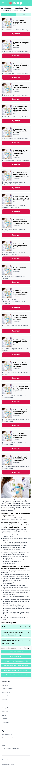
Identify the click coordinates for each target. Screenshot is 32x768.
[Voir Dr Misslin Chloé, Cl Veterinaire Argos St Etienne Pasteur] (16, 464)
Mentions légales (7, 734)
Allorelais (4, 699)
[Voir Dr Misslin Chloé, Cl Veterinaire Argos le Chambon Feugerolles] (16, 180)
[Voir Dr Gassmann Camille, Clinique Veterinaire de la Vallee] (16, 49)
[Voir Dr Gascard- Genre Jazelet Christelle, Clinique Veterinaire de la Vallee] (16, 114)
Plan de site (5, 722)
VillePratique (6, 692)
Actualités (5, 711)
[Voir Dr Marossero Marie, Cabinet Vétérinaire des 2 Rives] (16, 323)
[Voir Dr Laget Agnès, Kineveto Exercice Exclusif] (16, 27)
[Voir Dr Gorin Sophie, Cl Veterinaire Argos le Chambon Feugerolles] (16, 251)
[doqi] (15, 3)
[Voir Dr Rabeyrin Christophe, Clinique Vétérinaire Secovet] (16, 299)
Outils (4, 715)
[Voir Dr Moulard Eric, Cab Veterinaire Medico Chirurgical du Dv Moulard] (16, 157)
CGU (3, 741)
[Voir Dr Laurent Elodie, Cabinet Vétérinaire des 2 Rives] (16, 347)
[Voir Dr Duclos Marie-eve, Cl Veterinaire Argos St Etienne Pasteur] (16, 394)
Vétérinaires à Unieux (16, 656)
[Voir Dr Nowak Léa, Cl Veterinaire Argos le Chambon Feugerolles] (16, 227)
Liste (8, 14)
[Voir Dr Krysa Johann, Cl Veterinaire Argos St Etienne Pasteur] (16, 417)
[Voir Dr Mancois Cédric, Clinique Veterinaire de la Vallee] (16, 70)
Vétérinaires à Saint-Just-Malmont (16, 675)
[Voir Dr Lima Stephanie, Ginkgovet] (16, 274)
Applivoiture (5, 685)
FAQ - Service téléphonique (10, 749)
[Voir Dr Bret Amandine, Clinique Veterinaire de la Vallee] (16, 136)
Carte (23, 14)
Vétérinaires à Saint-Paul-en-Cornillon (16, 670)
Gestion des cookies (8, 738)
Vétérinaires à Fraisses (16, 652)
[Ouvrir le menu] (3, 3)
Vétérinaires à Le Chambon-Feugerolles (16, 661)
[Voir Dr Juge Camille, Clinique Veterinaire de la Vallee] (16, 92)
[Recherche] (29, 3)
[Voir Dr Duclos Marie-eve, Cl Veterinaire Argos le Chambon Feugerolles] (16, 204)
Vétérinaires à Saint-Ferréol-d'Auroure (16, 666)
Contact (4, 719)
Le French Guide (7, 696)
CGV (3, 745)
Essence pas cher (7, 689)
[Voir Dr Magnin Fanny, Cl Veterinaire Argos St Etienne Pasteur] (16, 441)
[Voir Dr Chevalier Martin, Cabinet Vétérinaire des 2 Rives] (16, 370)
